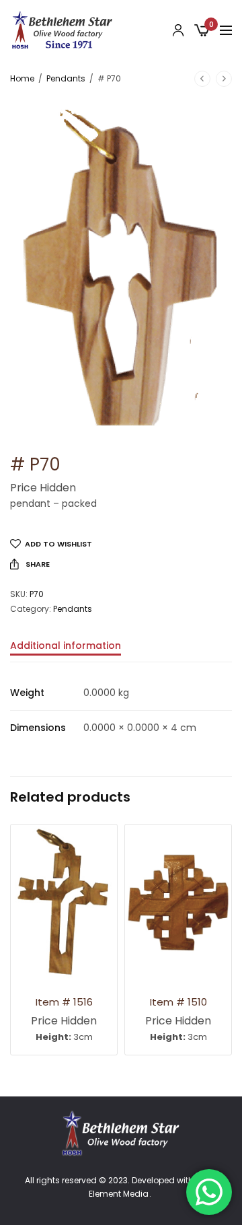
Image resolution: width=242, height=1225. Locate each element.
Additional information (65, 646)
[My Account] (178, 30)
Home (22, 78)
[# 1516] (64, 902)
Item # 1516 (64, 1002)
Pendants (65, 78)
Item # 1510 (178, 1002)
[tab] (121, 651)
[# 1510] (178, 902)
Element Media (119, 1194)
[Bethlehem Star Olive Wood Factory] (62, 30)
